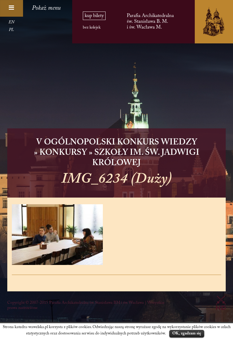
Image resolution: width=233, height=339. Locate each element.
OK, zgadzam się (186, 333)
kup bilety (94, 15)
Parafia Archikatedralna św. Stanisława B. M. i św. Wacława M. (150, 21)
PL (11, 30)
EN (11, 22)
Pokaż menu (46, 8)
